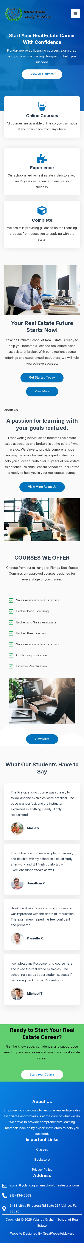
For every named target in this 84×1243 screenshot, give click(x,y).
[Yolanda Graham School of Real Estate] (31, 14)
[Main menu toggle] (75, 13)
